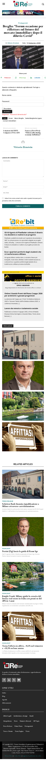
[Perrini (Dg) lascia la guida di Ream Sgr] (23, 375)
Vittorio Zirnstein (13, 43)
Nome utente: (7, 95)
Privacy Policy (9, 756)
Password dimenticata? (18, 114)
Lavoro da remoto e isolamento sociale (21, 308)
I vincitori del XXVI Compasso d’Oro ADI (11, 132)
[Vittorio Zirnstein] (23, 142)
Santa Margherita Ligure (33, 118)
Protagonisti (23, 23)
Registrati (5, 114)
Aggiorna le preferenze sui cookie (31, 756)
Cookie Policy (17, 756)
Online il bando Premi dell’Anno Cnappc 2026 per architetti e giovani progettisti (23, 294)
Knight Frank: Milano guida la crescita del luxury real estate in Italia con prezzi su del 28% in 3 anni (22, 598)
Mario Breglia (19, 118)
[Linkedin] (9, 680)
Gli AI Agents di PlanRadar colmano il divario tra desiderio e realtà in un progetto (23, 233)
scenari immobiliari (9, 121)
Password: (6, 101)
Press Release (7, 501)
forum (11, 118)
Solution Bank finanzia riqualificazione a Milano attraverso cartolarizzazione (20, 505)
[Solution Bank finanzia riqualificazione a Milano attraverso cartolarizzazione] (23, 344)
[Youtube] (19, 680)
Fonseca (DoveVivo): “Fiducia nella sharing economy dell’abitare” (33, 133)
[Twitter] (14, 680)
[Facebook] (4, 680)
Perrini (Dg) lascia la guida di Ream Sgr (20, 551)
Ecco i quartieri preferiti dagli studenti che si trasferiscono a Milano (22, 253)
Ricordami (7, 109)
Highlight (6, 548)
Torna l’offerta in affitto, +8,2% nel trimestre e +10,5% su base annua (22, 647)
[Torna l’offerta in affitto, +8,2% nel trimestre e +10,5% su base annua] (23, 436)
